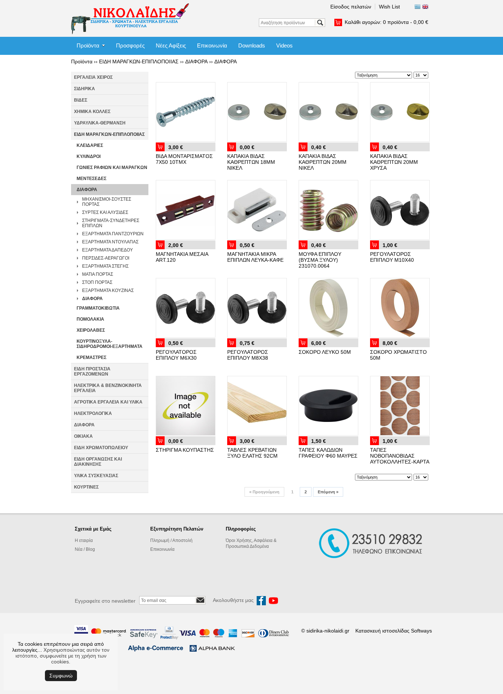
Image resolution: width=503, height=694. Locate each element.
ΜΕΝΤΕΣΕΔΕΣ (91, 178)
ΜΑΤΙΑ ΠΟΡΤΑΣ (97, 274)
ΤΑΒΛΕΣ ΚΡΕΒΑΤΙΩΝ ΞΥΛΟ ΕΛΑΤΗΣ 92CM (252, 453)
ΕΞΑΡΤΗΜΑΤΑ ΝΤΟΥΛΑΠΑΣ (110, 241)
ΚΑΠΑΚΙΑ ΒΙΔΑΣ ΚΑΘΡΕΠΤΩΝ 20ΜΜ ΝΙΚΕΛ (323, 162)
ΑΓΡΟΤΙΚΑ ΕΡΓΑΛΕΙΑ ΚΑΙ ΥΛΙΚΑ (108, 402)
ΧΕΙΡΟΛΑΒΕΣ (91, 330)
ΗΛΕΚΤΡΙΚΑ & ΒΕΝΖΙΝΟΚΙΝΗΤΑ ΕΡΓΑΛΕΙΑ (108, 388)
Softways (421, 631)
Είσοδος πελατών (350, 7)
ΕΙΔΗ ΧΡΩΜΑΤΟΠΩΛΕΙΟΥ (101, 447)
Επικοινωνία (212, 45)
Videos (284, 45)
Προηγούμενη (264, 492)
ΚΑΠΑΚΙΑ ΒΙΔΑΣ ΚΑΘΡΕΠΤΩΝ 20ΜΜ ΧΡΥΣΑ (394, 162)
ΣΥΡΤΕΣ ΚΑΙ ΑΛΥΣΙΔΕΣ (105, 212)
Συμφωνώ (61, 676)
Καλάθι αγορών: (386, 22)
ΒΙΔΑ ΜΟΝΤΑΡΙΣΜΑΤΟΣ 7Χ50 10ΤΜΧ (184, 159)
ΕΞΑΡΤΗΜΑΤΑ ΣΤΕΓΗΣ (105, 266)
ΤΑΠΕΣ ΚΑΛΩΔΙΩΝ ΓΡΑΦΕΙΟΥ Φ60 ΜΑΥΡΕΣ (328, 453)
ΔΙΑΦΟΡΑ (196, 61)
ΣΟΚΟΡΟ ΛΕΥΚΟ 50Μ (325, 352)
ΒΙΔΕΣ (80, 100)
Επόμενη (328, 492)
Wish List (389, 7)
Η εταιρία (84, 540)
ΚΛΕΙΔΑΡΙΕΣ (90, 145)
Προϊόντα (88, 45)
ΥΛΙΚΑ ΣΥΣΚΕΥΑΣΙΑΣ (96, 475)
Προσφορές (130, 45)
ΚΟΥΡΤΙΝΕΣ (86, 487)
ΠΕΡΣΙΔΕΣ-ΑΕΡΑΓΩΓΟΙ (105, 258)
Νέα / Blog (85, 549)
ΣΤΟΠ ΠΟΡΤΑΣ (97, 282)
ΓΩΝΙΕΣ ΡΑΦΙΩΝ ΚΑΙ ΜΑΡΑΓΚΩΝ (112, 167)
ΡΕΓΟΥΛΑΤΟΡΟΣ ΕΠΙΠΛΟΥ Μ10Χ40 (392, 257)
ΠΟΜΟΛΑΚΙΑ (90, 319)
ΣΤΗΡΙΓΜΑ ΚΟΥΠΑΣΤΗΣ (185, 450)
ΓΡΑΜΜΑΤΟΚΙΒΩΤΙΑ (98, 308)
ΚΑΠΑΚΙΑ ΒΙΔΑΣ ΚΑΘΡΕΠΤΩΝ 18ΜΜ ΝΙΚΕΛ (251, 162)
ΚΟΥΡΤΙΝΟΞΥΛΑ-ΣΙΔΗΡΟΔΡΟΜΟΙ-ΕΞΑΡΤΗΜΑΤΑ (110, 344)
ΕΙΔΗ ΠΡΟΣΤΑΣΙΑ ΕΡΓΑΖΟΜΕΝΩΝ (92, 371)
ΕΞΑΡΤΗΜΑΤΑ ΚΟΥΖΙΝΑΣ (108, 290)
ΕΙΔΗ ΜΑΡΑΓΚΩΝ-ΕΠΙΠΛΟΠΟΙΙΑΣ (139, 61)
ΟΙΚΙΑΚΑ (83, 436)
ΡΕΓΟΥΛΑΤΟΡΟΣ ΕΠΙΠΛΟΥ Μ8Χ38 (247, 355)
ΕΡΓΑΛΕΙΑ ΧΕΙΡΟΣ (93, 77)
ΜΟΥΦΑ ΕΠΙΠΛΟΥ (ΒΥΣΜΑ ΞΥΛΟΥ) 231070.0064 (320, 260)
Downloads (251, 45)
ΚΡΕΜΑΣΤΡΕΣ (91, 357)
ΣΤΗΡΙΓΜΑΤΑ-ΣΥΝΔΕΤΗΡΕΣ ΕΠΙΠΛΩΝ (110, 223)
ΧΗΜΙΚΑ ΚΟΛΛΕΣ (92, 111)
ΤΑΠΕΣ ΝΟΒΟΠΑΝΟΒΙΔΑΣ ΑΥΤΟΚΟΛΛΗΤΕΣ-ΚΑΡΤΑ (399, 456)
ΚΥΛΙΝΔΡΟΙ (89, 156)
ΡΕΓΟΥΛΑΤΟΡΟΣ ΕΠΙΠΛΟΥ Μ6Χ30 (176, 355)
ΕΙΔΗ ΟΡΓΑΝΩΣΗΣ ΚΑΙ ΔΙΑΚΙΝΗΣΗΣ (98, 462)
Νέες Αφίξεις (171, 45)
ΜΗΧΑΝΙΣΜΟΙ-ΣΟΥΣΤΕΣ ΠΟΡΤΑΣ (106, 202)
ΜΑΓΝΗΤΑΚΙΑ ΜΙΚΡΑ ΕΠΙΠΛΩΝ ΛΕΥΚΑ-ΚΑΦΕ (255, 257)
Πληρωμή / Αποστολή (171, 540)
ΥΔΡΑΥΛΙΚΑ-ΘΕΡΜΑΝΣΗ (100, 123)
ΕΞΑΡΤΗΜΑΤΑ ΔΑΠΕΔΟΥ (107, 250)
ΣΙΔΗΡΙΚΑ (84, 88)
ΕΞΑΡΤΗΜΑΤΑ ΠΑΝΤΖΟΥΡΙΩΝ (113, 233)
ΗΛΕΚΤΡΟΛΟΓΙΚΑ (93, 413)
